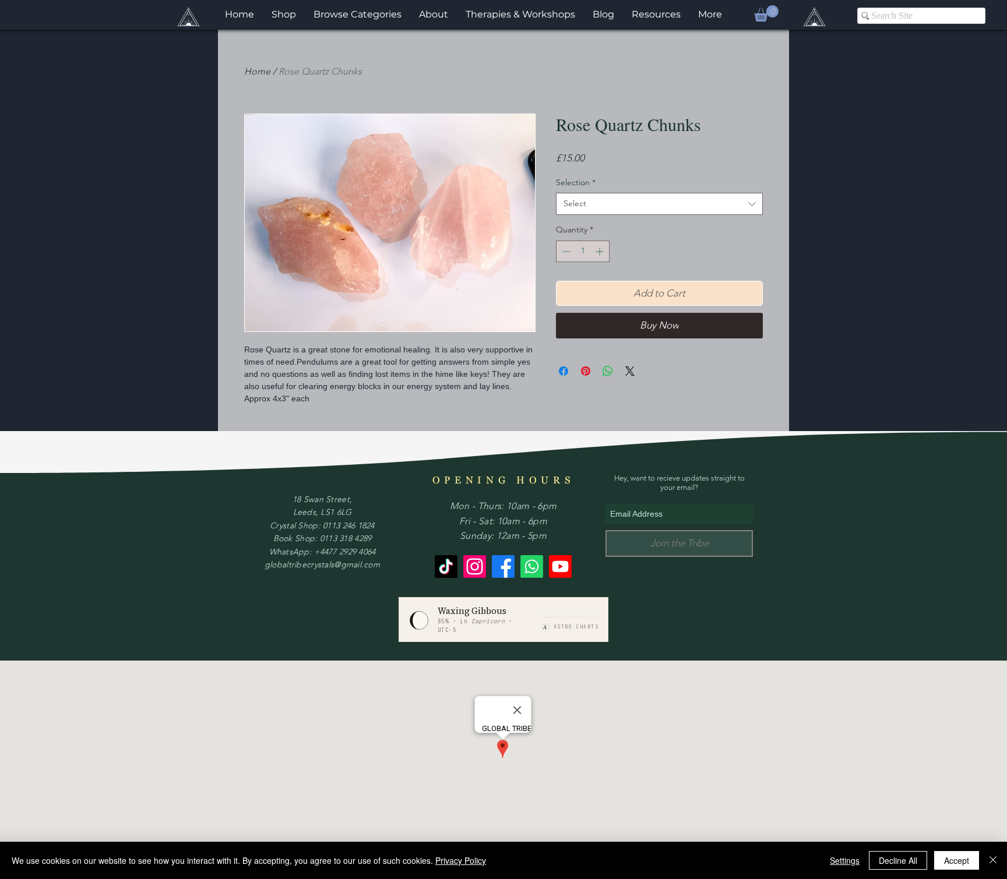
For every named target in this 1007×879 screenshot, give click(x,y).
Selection (576, 182)
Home (257, 71)
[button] (766, 13)
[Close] (993, 860)
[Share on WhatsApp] (608, 371)
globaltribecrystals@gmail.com (322, 564)
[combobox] (659, 204)
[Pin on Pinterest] (586, 371)
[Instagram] (474, 566)
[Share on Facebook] (564, 371)
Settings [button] (845, 860)
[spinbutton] (582, 251)
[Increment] (600, 251)
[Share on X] (630, 371)
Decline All (898, 860)
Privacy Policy (460, 860)
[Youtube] (560, 566)
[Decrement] (565, 251)
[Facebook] (503, 566)
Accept (956, 860)
